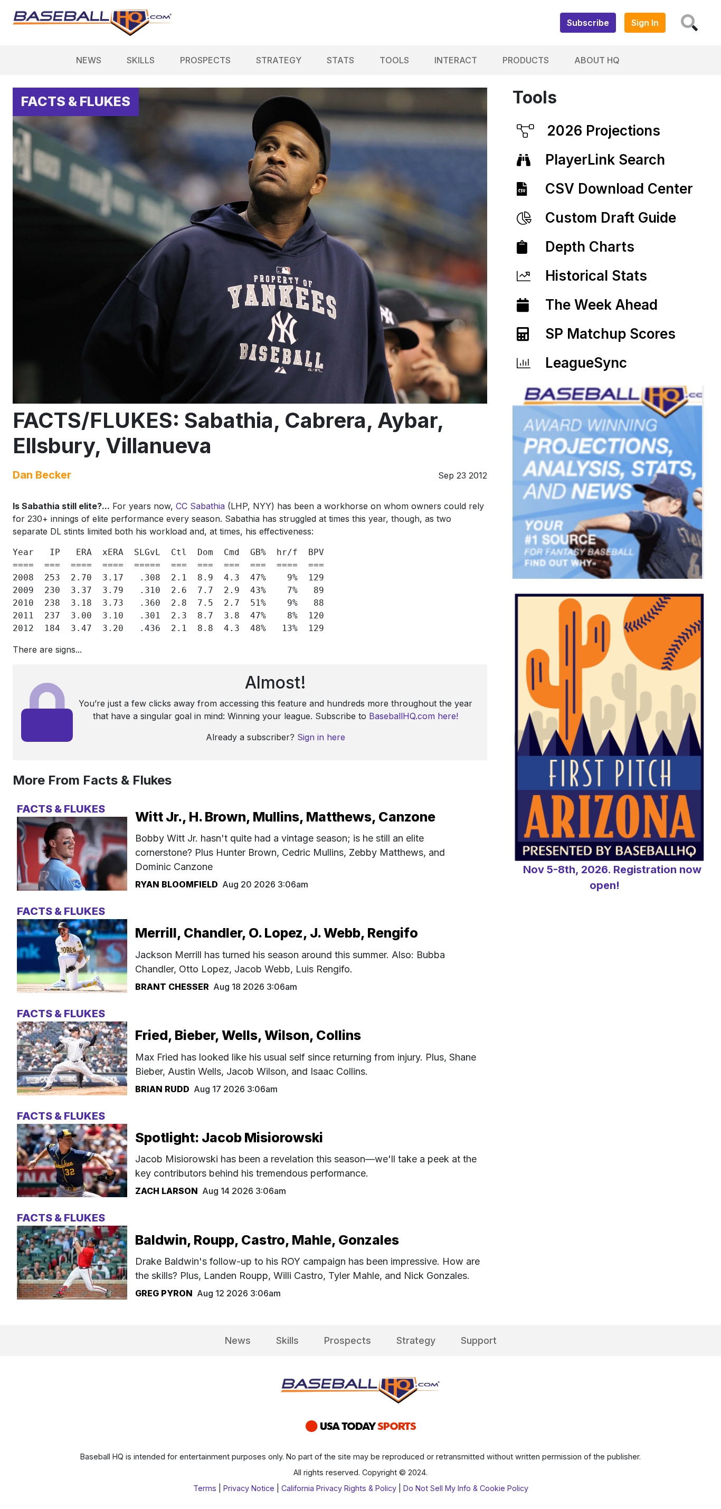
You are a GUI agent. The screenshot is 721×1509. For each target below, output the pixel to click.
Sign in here (321, 737)
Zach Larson (166, 1191)
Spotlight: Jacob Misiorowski (229, 1137)
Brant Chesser (172, 986)
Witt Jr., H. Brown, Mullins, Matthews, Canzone (285, 817)
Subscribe (588, 22)
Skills (141, 60)
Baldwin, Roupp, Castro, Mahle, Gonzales (267, 1240)
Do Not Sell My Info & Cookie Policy (465, 1488)
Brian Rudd (162, 1089)
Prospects (205, 60)
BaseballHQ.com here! (413, 716)
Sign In (645, 22)
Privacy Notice (248, 1488)
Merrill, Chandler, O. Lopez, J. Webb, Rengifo (276, 933)
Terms (204, 1488)
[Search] (689, 23)
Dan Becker (42, 475)
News (88, 60)
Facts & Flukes (75, 101)
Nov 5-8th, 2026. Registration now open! (612, 877)
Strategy (278, 60)
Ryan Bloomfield (176, 884)
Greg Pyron (164, 1293)
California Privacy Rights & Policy (338, 1488)
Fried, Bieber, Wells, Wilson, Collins (248, 1035)
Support (479, 1340)
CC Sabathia (200, 506)
